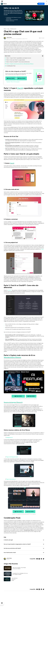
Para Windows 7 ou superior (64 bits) (18, 398)
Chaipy (42, 249)
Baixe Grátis (11, 78)
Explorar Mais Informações (12, 81)
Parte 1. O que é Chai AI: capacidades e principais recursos (18, 58)
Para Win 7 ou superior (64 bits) (18, 514)
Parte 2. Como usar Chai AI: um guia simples (15, 59)
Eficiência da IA (13, 28)
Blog (8, 28)
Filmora (5, 28)
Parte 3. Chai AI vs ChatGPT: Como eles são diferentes (18, 61)
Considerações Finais (10, 65)
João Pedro (9, 37)
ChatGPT (10, 290)
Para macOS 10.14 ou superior (31, 398)
